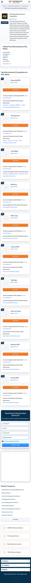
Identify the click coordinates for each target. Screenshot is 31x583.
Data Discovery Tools (7, 512)
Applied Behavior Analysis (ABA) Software (13, 489)
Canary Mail (15, 247)
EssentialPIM (15, 80)
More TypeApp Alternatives (10, 302)
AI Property (6, 105)
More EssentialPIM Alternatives (11, 107)
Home (4, 6)
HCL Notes (25, 6)
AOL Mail (21, 173)
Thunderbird (15, 116)
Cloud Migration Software (8, 499)
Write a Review (14, 19)
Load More (15, 519)
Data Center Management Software (11, 508)
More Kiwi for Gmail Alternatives (11, 336)
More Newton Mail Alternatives (11, 369)
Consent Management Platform (10, 502)
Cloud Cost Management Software (11, 496)
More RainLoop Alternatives (10, 238)
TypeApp (14, 280)
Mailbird (14, 184)
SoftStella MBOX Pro (15, 105)
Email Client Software (14, 6)
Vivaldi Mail (15, 378)
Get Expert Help (15, 445)
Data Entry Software (7, 515)
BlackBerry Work (13, 173)
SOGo (23, 105)
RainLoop (14, 216)
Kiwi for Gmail (16, 311)
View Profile (4, 22)
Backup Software (6, 493)
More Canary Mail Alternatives (11, 271)
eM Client (5, 173)
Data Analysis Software (8, 505)
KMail (9, 140)
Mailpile (5, 140)
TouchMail (14, 151)
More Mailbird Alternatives (10, 207)
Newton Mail (15, 344)
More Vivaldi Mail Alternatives (11, 402)
